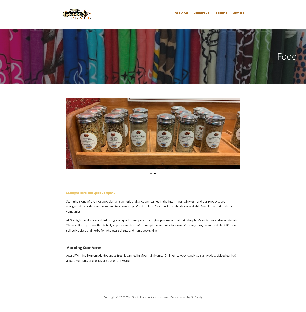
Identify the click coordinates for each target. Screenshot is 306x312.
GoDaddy (196, 297)
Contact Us (201, 13)
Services (238, 13)
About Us (181, 13)
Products (221, 13)
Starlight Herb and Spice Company (90, 193)
